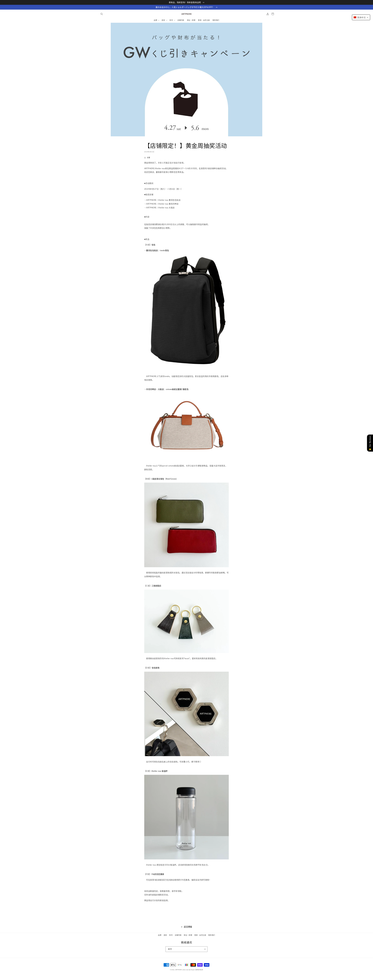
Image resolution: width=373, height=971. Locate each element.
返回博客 (188, 927)
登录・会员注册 (200, 935)
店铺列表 (178, 935)
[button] (101, 13)
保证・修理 (188, 935)
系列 (171, 935)
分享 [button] (148, 157)
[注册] (204, 949)
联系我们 (211, 935)
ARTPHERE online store (182, 969)
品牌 (159, 935)
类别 (165, 935)
